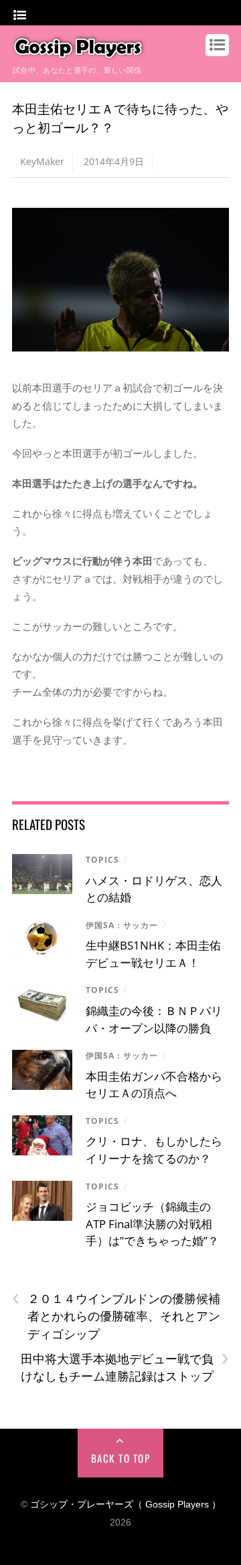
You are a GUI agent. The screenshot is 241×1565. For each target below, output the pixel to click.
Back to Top (121, 1458)
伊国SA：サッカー (122, 925)
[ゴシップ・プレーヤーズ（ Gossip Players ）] (78, 53)
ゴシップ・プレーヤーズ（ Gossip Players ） (125, 1505)
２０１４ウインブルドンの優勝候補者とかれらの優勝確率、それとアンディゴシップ (116, 1316)
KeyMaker (42, 161)
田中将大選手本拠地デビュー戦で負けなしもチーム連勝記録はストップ (125, 1367)
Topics (102, 859)
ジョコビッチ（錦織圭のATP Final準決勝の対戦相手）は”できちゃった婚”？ (152, 1223)
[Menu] (20, 16)
